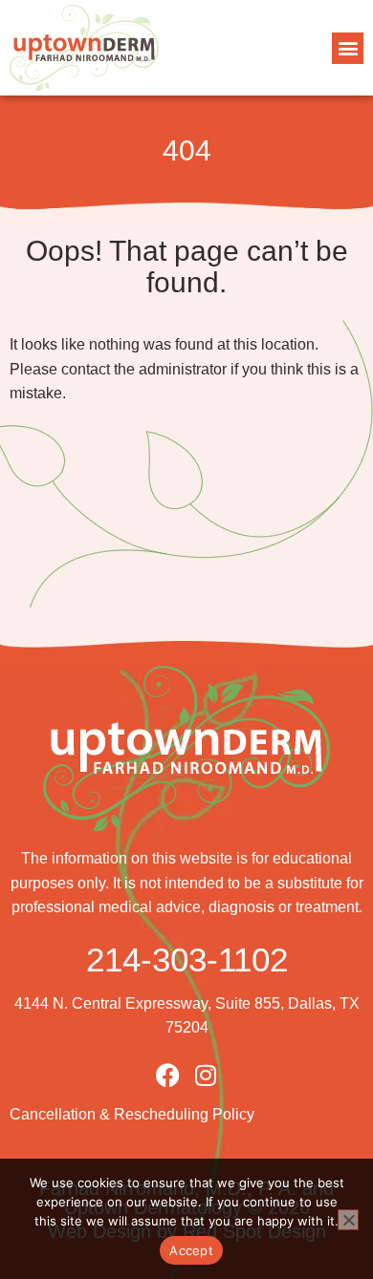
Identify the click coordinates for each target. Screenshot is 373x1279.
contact (85, 369)
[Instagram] (206, 1075)
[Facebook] (168, 1075)
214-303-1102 (187, 959)
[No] (348, 1219)
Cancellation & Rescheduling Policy (132, 1114)
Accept (191, 1250)
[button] (347, 48)
